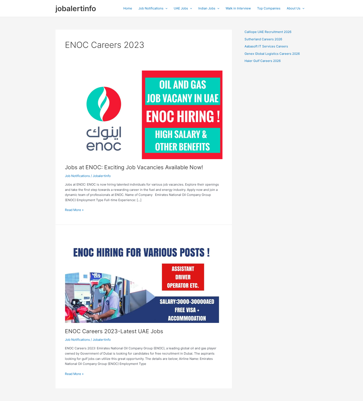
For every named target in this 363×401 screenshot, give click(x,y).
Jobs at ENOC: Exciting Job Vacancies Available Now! (134, 167)
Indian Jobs (206, 8)
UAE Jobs (181, 8)
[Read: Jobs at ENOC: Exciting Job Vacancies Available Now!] (143, 115)
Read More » (74, 210)
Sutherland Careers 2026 (263, 39)
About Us (293, 8)
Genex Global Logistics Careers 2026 (272, 54)
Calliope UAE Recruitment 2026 (268, 32)
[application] (165, 8)
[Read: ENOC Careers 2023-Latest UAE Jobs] (143, 278)
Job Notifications (150, 8)
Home (127, 8)
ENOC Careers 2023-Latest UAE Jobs (114, 331)
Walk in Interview (238, 8)
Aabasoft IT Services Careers (266, 46)
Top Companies (268, 8)
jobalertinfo (75, 8)
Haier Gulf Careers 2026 (263, 61)
